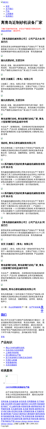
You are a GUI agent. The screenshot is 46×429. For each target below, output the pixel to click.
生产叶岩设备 (35, 307)
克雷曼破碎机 (11, 362)
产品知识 (15, 414)
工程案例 (9, 14)
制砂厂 (6, 406)
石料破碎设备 (28, 411)
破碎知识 (23, 414)
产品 (7, 11)
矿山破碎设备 (15, 406)
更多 (3, 337)
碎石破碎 (17, 404)
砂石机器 (22, 401)
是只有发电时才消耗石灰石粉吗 (19, 358)
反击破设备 (13, 401)
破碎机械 (7, 414)
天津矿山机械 (11, 360)
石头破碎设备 (16, 409)
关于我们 (9, 9)
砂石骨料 (9, 404)
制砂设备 (35, 419)
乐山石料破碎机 (15, 307)
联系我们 (9, 16)
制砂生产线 (20, 416)
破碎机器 (7, 419)
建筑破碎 (31, 414)
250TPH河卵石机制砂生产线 (17, 387)
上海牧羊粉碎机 (12, 353)
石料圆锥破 (31, 401)
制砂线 (31, 409)
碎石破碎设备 (17, 419)
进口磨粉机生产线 (13, 355)
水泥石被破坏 (11, 365)
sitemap (18, 421)
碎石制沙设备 (17, 411)
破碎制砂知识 (36, 406)
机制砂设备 (26, 406)
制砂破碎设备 (9, 416)
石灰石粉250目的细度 (15, 350)
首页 (7, 6)
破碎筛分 (25, 404)
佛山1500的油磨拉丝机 (15, 348)
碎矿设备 (7, 411)
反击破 (25, 409)
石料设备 (4, 401)
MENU (5, 2)
